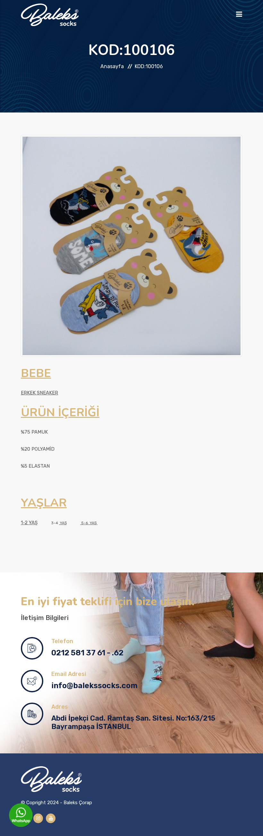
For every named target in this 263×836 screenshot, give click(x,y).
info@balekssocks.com (94, 685)
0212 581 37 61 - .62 (87, 653)
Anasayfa (112, 66)
